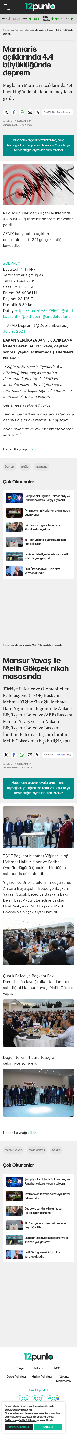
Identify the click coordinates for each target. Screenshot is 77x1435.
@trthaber (31, 316)
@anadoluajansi (56, 316)
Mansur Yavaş (13, 1150)
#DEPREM (12, 263)
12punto (36, 449)
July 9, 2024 (14, 331)
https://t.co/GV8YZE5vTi (38, 310)
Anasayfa (8, 30)
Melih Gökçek (37, 1150)
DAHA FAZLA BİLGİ (19, 1427)
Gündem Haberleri (24, 30)
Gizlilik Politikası (42, 1377)
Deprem (9, 466)
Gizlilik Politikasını (27, 1420)
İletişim (38, 1368)
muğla (25, 466)
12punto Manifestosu (64, 1379)
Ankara (56, 1150)
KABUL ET (48, 1427)
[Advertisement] (40, 608)
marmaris (41, 466)
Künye (20, 1368)
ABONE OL (49, 112)
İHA (33, 1133)
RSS (57, 1368)
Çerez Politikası (16, 1377)
